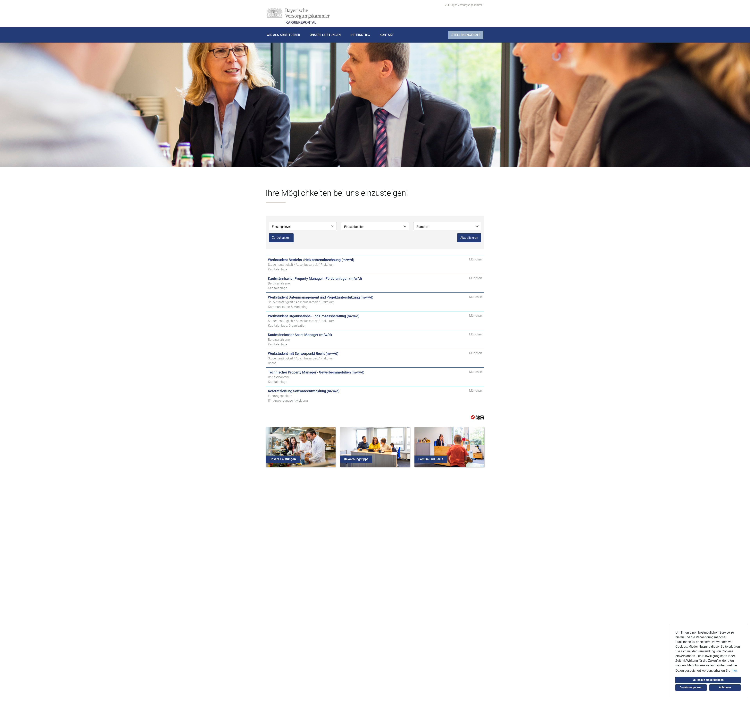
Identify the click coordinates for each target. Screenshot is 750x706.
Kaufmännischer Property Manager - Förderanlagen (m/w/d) (315, 278)
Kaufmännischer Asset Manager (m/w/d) (300, 335)
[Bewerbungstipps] (375, 446)
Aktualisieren (469, 238)
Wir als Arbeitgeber (283, 35)
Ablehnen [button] (725, 687)
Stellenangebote (465, 35)
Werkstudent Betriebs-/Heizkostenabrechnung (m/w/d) (311, 260)
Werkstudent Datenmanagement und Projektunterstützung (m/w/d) (320, 297)
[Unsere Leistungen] (301, 446)
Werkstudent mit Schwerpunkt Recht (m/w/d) (303, 353)
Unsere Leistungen (325, 35)
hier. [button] (735, 670)
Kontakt (387, 35)
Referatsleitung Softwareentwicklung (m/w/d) (303, 391)
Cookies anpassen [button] (691, 687)
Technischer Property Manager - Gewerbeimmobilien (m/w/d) (316, 372)
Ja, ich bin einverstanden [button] (708, 680)
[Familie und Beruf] (449, 446)
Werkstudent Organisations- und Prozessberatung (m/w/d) (313, 316)
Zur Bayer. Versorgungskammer (464, 4)
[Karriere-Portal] (298, 16)
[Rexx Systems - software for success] (477, 417)
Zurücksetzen (281, 238)
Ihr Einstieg (360, 35)
